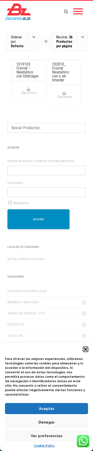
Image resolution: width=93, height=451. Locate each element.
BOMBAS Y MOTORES (23, 302)
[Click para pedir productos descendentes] (46, 41)
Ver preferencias (46, 436)
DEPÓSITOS (16, 324)
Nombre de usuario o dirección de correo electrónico (40, 161)
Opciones (29, 93)
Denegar (46, 422)
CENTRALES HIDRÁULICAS (27, 291)
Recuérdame (21, 203)
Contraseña (15, 183)
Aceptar (46, 408)
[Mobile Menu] (78, 11)
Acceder (38, 219)
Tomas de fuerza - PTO (26, 313)
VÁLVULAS (15, 335)
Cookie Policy (44, 446)
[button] (85, 349)
